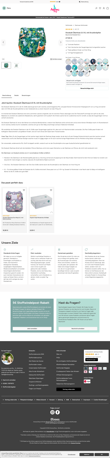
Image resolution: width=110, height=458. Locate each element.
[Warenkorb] (107, 8)
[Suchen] (96, 8)
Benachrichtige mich (87, 88)
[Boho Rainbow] (68, 62)
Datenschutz (76, 400)
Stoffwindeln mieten (35, 364)
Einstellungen (71, 454)
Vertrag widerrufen (69, 389)
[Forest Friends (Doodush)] (87, 68)
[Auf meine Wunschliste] (24, 190)
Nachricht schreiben (9, 380)
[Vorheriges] (3, 42)
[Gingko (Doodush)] (99, 68)
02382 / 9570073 (8, 383)
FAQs (58, 357)
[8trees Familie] (55, 419)
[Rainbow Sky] (105, 62)
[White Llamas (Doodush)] (81, 68)
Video (42, 138)
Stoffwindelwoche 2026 (36, 354)
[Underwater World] (81, 74)
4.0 (77, 29)
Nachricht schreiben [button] (78, 328)
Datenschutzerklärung (34, 456)
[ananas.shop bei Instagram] (52, 412)
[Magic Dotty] (87, 62)
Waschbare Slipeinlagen (36, 378)
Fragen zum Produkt (35, 388)
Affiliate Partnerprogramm (64, 375)
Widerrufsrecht (41, 400)
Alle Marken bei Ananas (36, 361)
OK (102, 454)
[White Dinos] (87, 74)
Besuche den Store (73, 34)
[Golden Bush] (81, 62)
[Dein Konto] (104, 8)
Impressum (86, 400)
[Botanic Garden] (75, 62)
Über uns (59, 354)
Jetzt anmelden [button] (32, 328)
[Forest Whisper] (93, 68)
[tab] (6, 95)
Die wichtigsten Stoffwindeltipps (66, 361)
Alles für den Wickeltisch (36, 371)
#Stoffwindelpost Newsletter (65, 364)
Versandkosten (50, 431)
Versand (51, 400)
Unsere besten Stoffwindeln (37, 368)
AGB (67, 400)
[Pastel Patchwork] (99, 62)
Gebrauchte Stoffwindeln (37, 375)
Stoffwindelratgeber (9, 387)
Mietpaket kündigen (26, 400)
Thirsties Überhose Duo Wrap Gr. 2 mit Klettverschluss (13, 218)
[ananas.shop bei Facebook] (57, 412)
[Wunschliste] (100, 8)
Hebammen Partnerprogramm (65, 384)
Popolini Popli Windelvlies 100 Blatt (39, 217)
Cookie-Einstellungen (100, 400)
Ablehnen (86, 454)
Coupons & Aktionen (35, 382)
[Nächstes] (61, 42)
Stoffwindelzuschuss (35, 357)
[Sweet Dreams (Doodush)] (68, 68)
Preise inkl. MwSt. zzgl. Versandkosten (75, 40)
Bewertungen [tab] (26, 95)
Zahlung (60, 400)
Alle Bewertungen (91, 359)
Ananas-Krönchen (75, 443)
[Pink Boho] (68, 74)
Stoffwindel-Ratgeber (63, 368)
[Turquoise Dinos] (75, 74)
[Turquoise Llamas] (75, 68)
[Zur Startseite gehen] (55, 8)
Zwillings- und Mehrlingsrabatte (38, 385)
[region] (32, 46)
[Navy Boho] (93, 62)
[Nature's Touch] (105, 68)
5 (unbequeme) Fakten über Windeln (67, 371)
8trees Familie (49, 421)
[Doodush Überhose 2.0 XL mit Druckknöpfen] (32, 42)
